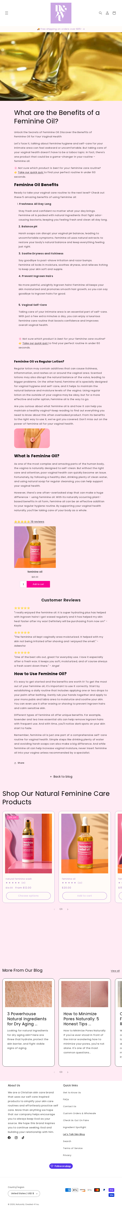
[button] (6, 13)
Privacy (67, 1155)
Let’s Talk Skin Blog (74, 1134)
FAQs (66, 1099)
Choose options (28, 895)
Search (67, 1141)
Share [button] (21, 762)
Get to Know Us (72, 1092)
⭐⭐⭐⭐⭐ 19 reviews (29, 521)
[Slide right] (67, 909)
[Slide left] (54, 909)
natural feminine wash (19, 879)
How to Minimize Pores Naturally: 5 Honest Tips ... (81, 1018)
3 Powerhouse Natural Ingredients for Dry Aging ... (27, 1018)
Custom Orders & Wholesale (79, 1113)
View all (115, 970)
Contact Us (69, 1106)
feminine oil (68, 879)
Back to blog (63, 777)
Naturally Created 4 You (27, 1204)
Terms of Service (73, 1148)
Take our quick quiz (31, 172)
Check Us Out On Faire (76, 1120)
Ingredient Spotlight (74, 1127)
